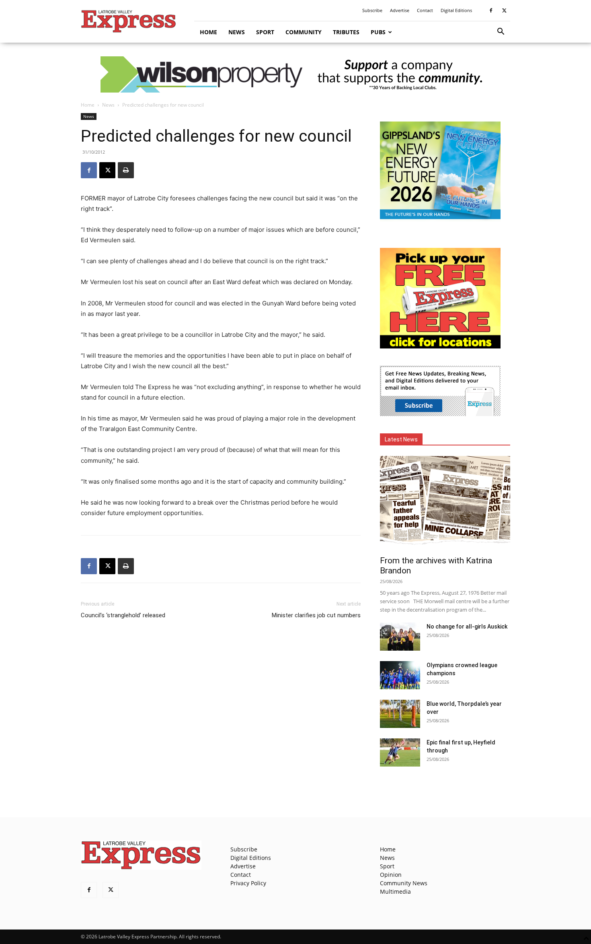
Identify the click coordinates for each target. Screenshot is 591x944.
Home (208, 32)
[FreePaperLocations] (440, 346)
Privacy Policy (248, 883)
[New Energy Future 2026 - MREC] (440, 220)
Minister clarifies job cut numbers (316, 615)
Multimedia (395, 891)
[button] (500, 32)
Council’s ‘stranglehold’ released (123, 615)
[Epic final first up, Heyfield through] (400, 752)
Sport (265, 32)
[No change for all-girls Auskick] (400, 636)
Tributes (346, 32)
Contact (425, 10)
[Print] (126, 170)
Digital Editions (456, 10)
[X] (504, 10)
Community (303, 32)
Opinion (391, 874)
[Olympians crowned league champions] (400, 675)
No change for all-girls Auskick (467, 626)
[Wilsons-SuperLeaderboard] (295, 74)
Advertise (399, 10)
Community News (403, 883)
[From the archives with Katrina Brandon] (445, 503)
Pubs (378, 32)
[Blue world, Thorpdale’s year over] (400, 714)
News (236, 32)
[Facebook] (491, 10)
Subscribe (372, 10)
